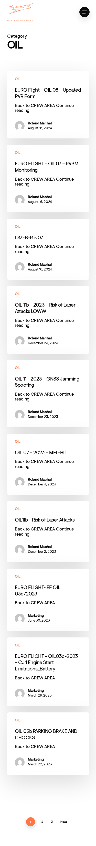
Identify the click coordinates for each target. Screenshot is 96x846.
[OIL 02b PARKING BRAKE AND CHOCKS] (48, 743)
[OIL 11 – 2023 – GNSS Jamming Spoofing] (48, 393)
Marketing (36, 616)
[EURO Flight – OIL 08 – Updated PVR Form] (48, 104)
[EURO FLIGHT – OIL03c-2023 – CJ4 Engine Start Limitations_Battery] (48, 671)
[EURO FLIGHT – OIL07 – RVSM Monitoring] (48, 178)
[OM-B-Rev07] (48, 249)
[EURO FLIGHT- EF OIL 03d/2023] (48, 600)
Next (63, 821)
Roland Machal (40, 123)
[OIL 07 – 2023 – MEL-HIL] (48, 464)
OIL (17, 79)
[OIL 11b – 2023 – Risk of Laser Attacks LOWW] (48, 319)
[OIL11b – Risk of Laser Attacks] (48, 531)
